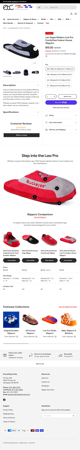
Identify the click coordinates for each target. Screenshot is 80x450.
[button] (76, 13)
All (4, 19)
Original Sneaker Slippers (11, 331)
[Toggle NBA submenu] (63, 19)
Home (4, 28)
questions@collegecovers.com (19, 394)
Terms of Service (9, 418)
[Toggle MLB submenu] (70, 19)
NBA (59, 19)
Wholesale (45, 386)
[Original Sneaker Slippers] (11, 320)
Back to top (40, 364)
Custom (40, 23)
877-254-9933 (17, 390)
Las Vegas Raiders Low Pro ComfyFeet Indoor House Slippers (20, 28)
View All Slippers (40, 217)
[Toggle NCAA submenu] (47, 19)
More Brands (8, 23)
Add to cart (67, 96)
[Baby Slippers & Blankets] (69, 320)
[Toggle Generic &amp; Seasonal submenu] (34, 23)
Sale (47, 23)
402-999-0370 (14, 387)
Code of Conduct (9, 422)
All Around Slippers (30, 331)
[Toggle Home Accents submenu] (20, 19)
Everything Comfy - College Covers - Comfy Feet (21, 443)
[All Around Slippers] (30, 320)
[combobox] (56, 7)
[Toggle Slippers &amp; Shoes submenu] (38, 19)
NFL (51, 19)
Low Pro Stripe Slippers (49, 331)
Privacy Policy (8, 410)
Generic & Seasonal (25, 23)
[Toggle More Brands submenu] (14, 23)
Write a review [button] (21, 135)
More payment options (61, 107)
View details (12, 260)
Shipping (48, 51)
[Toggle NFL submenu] (55, 19)
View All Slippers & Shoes (68, 307)
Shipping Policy (8, 414)
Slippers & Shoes (29, 19)
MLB (67, 19)
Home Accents (13, 19)
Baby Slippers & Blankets (69, 331)
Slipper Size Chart (48, 390)
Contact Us (46, 382)
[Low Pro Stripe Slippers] (50, 320)
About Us (45, 378)
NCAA (43, 19)
